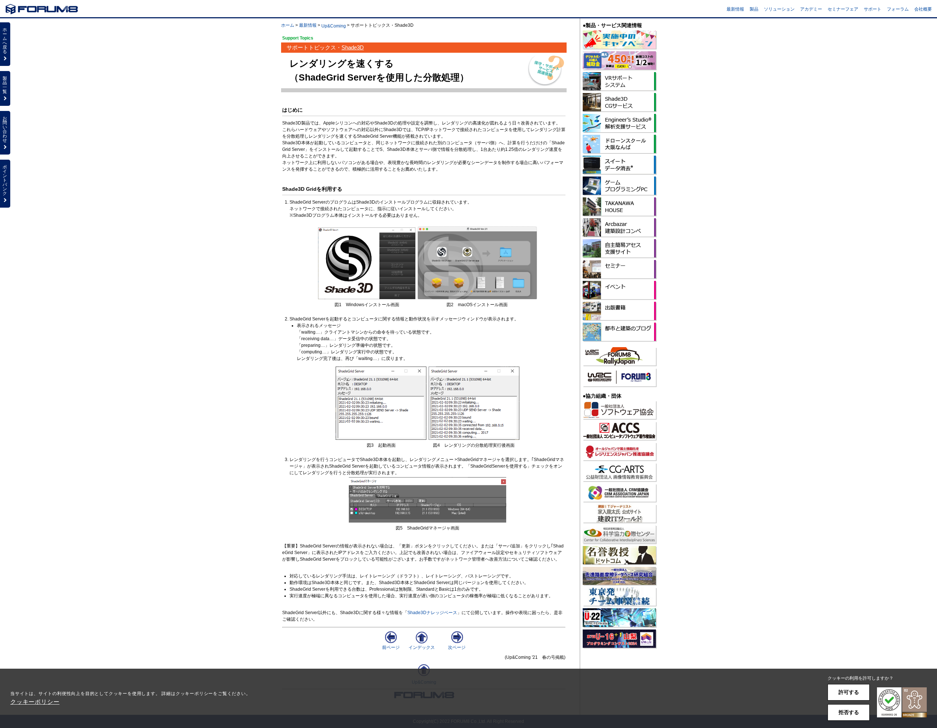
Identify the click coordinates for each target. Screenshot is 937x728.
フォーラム (898, 9)
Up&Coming (333, 26)
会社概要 (923, 9)
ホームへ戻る (5, 40)
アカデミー (811, 9)
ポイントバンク (5, 180)
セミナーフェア (843, 9)
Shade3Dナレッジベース (432, 612)
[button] (902, 702)
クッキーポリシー (34, 702)
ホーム (287, 25)
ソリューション (779, 9)
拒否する (849, 712)
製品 (754, 9)
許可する (849, 692)
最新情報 (735, 9)
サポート (872, 9)
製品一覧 (5, 85)
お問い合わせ (5, 129)
